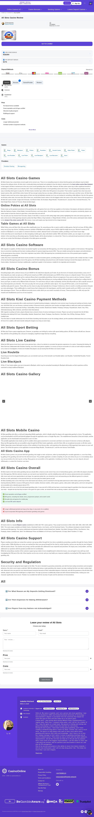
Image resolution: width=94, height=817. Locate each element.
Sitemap (40, 790)
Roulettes (43, 150)
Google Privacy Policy (26, 811)
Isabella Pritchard (9, 24)
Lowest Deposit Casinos (76, 9)
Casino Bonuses (34, 9)
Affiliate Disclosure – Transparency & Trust (44, 784)
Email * (40, 630)
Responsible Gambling (44, 772)
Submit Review (46, 679)
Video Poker (71, 150)
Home (3, 12)
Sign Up (77, 3)
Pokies (31, 150)
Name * (5, 630)
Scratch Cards (57, 150)
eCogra (19, 494)
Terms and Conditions (44, 778)
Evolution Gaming (9, 166)
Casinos (9, 12)
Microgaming (21, 166)
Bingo (9, 150)
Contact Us (41, 780)
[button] (3, 401)
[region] (47, 401)
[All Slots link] (8, 35)
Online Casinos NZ (14, 9)
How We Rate (42, 788)
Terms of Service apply (38, 811)
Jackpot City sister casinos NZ (14, 220)
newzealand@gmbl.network (66, 777)
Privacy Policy (42, 775)
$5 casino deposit (16, 501)
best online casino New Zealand (82, 184)
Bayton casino (21, 525)
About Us (40, 769)
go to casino (47, 44)
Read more (39, 753)
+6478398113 (61, 773)
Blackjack (20, 150)
